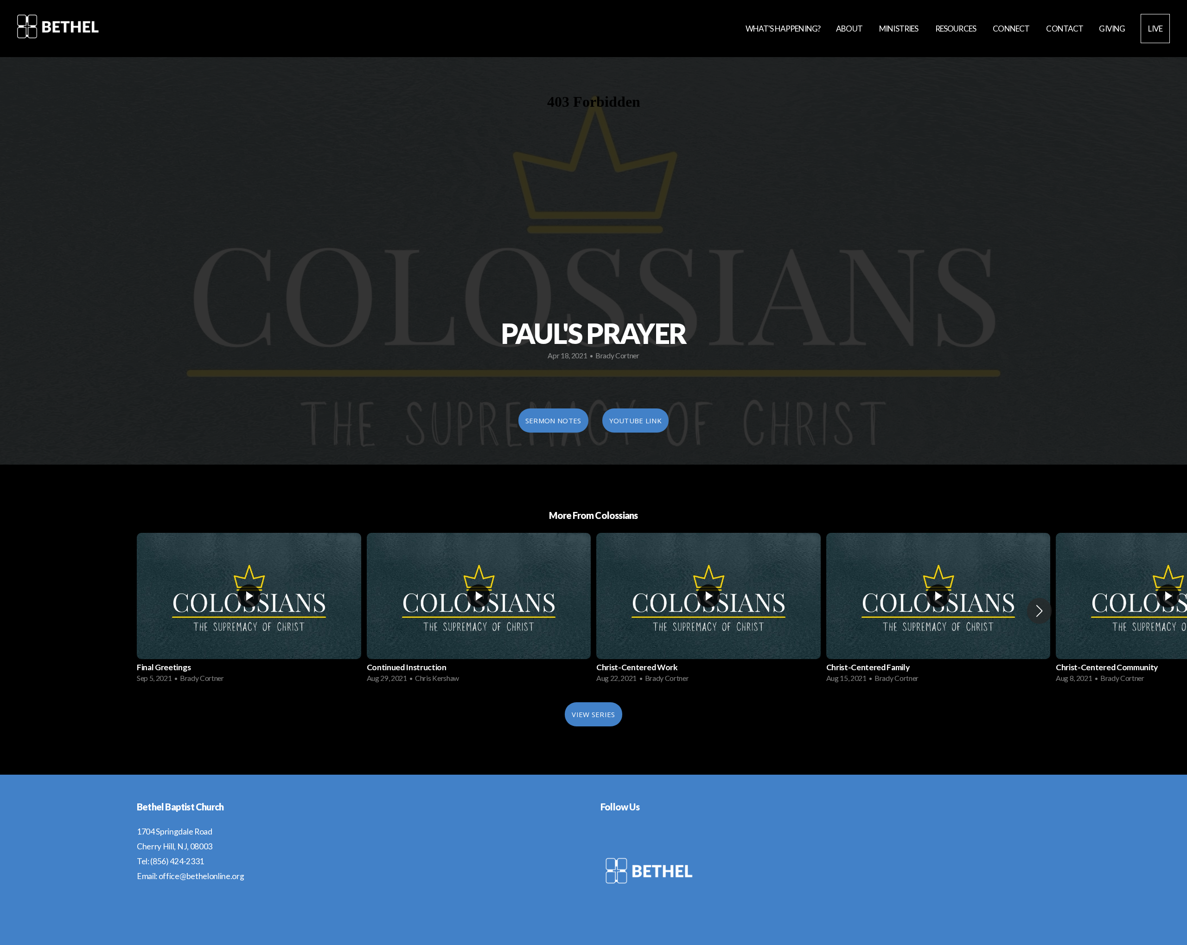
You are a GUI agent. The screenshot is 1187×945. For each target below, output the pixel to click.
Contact (1064, 28)
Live (1155, 28)
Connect (1011, 28)
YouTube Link (635, 420)
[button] (1039, 611)
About (849, 28)
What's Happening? (783, 28)
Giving (1112, 28)
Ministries (899, 28)
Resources (956, 28)
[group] (249, 610)
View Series (593, 714)
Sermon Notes (553, 420)
